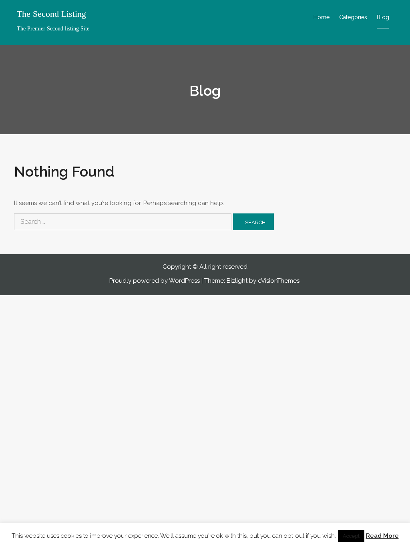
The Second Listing (51, 14)
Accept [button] (351, 536)
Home (322, 17)
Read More (382, 535)
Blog (383, 17)
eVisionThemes (278, 280)
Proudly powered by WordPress (154, 280)
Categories (353, 17)
